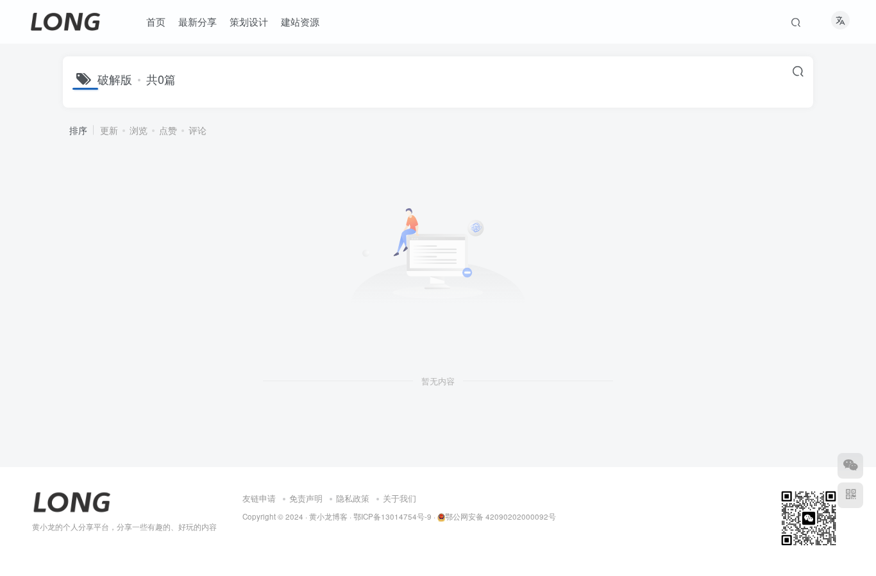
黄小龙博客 (328, 516)
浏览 (138, 130)
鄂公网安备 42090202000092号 (500, 516)
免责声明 (306, 498)
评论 (197, 130)
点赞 (168, 130)
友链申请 (259, 498)
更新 (109, 130)
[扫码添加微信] (850, 466)
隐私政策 (352, 498)
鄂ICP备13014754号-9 (392, 516)
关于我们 (399, 498)
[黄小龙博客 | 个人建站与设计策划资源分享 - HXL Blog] (72, 501)
